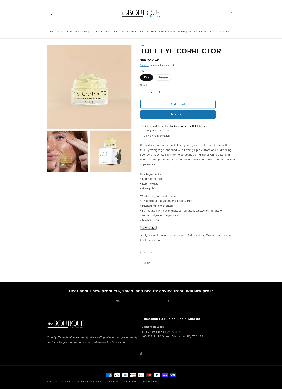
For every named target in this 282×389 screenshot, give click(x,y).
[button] (50, 13)
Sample (165, 78)
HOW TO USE (148, 228)
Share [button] (146, 263)
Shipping (144, 65)
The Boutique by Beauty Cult (69, 381)
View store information (157, 136)
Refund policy (94, 381)
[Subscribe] (168, 301)
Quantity (144, 85)
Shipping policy (149, 381)
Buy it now (178, 114)
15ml (147, 77)
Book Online (173, 331)
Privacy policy (111, 381)
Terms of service (130, 381)
